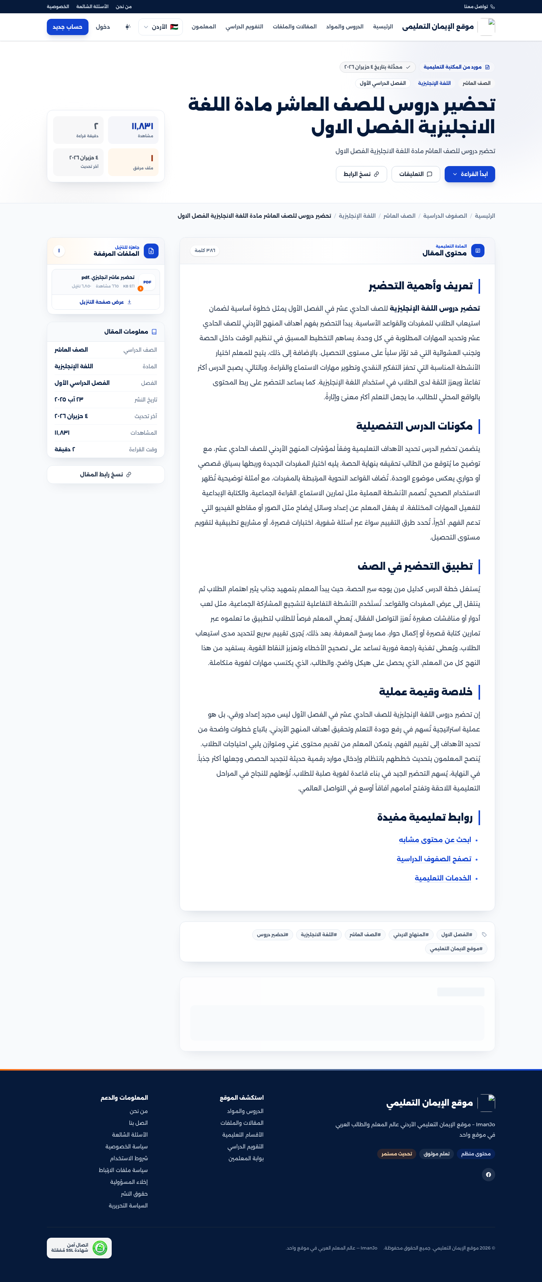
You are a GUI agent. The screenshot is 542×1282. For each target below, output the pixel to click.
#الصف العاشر (365, 934)
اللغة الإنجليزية (357, 216)
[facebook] (488, 1174)
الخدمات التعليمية (443, 878)
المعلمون (204, 27)
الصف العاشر (399, 216)
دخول (103, 27)
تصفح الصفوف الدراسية (434, 859)
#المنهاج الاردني (411, 934)
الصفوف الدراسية (445, 216)
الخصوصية (58, 6)
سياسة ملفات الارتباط (123, 1170)
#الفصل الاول (456, 934)
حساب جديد (68, 27)
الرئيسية (383, 27)
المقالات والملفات (295, 27)
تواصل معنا (476, 6)
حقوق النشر (134, 1193)
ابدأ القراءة (474, 174)
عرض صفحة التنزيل (102, 301)
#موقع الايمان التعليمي (456, 948)
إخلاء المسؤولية (129, 1182)
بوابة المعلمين (246, 1158)
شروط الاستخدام (129, 1158)
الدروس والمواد (345, 27)
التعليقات (411, 174)
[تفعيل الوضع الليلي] (127, 27)
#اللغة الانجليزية (319, 934)
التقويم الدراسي (244, 27)
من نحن (124, 6)
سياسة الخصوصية (126, 1146)
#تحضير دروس (272, 934)
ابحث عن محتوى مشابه (435, 840)
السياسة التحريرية (128, 1205)
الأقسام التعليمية (243, 1134)
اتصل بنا (138, 1123)
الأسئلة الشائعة (92, 6)
